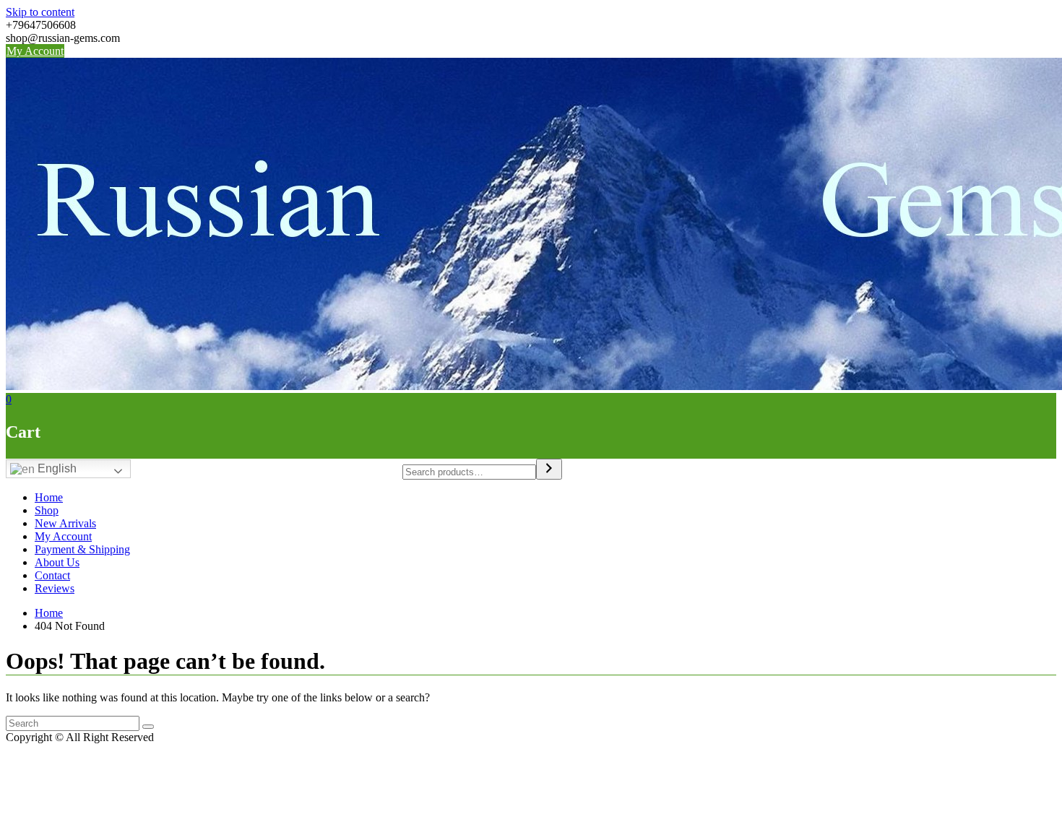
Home (49, 497)
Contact (52, 575)
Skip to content (40, 12)
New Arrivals (65, 523)
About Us (57, 562)
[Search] (549, 469)
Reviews (54, 588)
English (56, 468)
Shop (47, 510)
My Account (35, 51)
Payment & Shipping (82, 549)
